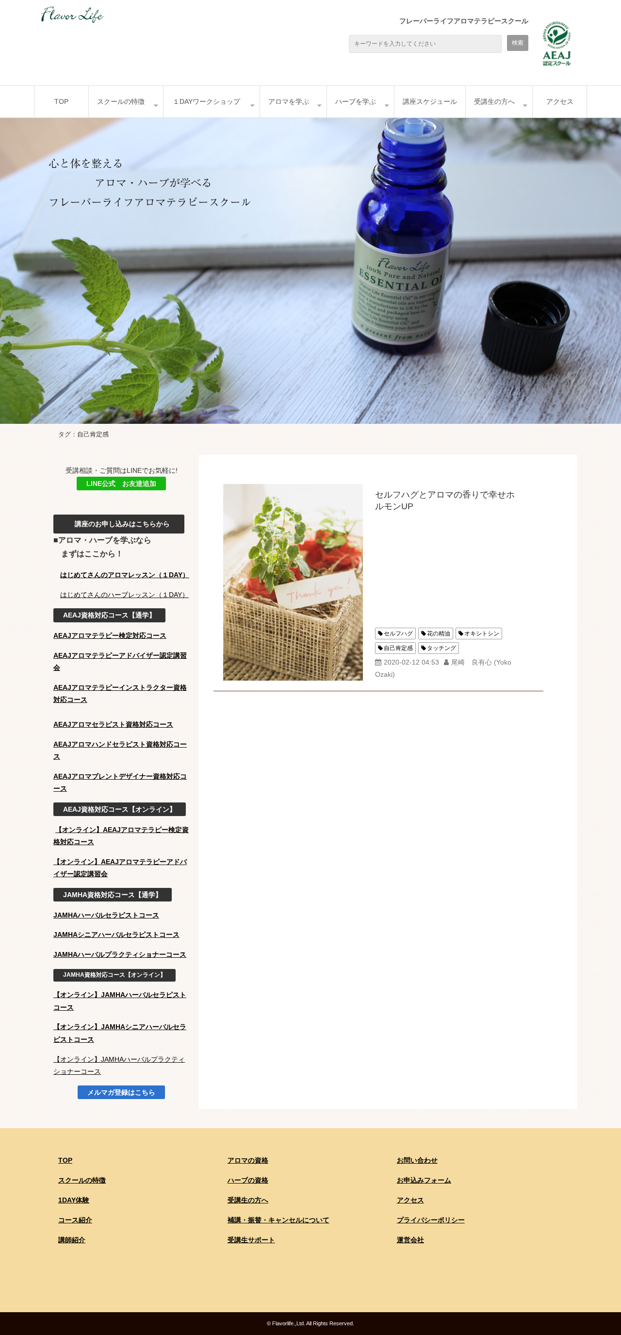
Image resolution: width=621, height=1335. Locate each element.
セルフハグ (398, 633)
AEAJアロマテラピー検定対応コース (109, 635)
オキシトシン (481, 633)
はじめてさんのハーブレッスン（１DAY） (124, 595)
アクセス (559, 101)
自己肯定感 (398, 648)
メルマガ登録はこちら (121, 1092)
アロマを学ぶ (288, 101)
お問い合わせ (417, 1160)
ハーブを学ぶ (355, 101)
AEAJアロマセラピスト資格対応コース (113, 724)
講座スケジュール (430, 101)
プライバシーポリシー (431, 1220)
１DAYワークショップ (206, 101)
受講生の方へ (494, 101)
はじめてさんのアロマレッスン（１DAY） (124, 575)
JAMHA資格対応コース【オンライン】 (114, 974)
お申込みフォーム (424, 1180)
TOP (61, 101)
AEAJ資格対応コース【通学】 (109, 615)
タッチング (441, 648)
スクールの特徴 (121, 101)
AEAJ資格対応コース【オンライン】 (119, 809)
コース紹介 (75, 1220)
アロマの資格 (248, 1160)
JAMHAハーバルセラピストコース (106, 915)
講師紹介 (71, 1240)
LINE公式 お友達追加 (121, 483)
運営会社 (410, 1240)
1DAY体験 (73, 1200)
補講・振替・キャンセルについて (278, 1220)
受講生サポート (251, 1240)
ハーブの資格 (248, 1180)
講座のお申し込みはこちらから (119, 524)
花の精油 (438, 633)
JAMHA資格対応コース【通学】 (112, 895)
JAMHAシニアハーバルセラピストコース (116, 934)
